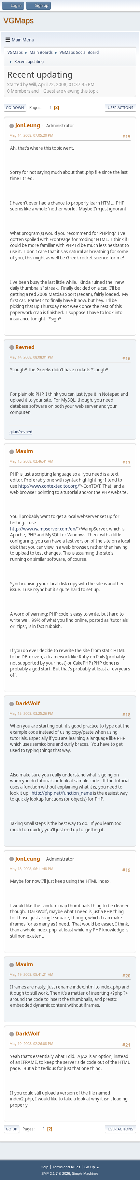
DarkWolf (27, 703)
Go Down (15, 107)
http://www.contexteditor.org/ (48, 486)
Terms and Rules (66, 1166)
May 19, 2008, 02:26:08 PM (31, 1043)
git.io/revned (20, 432)
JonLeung (27, 125)
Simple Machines (85, 1173)
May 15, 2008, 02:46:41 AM (31, 461)
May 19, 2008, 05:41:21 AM (31, 974)
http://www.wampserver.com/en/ (43, 529)
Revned (25, 347)
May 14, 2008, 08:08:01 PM (31, 357)
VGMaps (18, 20)
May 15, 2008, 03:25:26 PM (31, 713)
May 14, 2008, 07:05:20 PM (31, 135)
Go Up (11, 1128)
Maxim (24, 451)
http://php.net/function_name (62, 793)
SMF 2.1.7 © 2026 (55, 1173)
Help (45, 1166)
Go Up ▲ (92, 1166)
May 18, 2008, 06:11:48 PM (31, 868)
